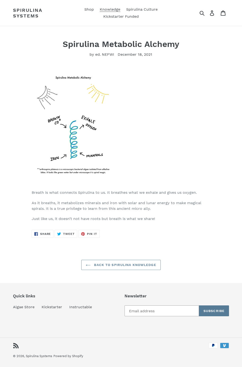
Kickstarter (52, 307)
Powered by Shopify (68, 356)
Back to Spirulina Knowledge (124, 265)
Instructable (80, 307)
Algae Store (24, 307)
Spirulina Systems (27, 13)
